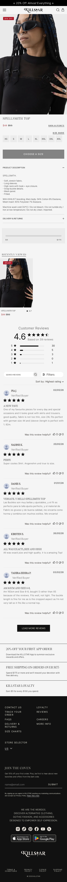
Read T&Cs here (33, 796)
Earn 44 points (56, 125)
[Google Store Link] (44, 838)
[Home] (33, 10)
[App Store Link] (21, 838)
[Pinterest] (30, 829)
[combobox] (49, 381)
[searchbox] (18, 374)
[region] (33, 346)
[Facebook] (37, 829)
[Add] (29, 304)
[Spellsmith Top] (16, 283)
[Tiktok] (24, 829)
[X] (49, 829)
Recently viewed (14, 254)
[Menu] (4, 10)
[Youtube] (43, 829)
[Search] (57, 9)
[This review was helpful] (54, 434)
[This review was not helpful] (60, 434)
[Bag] (63, 9)
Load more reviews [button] (33, 628)
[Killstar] (33, 854)
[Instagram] (18, 829)
